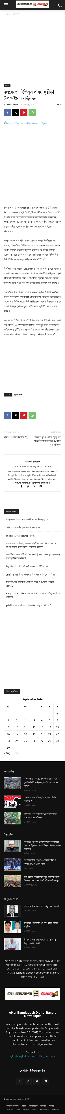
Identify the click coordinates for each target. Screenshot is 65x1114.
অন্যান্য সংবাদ (11, 899)
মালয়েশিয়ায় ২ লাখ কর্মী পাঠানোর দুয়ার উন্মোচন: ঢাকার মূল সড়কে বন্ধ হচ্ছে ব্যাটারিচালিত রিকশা (33, 556)
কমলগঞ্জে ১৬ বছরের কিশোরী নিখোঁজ (20, 535)
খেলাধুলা (16, 13)
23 (8, 740)
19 (34, 734)
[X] (15, 112)
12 (34, 727)
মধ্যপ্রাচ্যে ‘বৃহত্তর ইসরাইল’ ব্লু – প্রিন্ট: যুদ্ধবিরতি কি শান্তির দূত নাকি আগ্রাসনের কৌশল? (41, 782)
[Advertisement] (32, 50)
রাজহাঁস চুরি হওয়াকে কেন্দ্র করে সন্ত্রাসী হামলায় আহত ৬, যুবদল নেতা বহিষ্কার (47, 440)
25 (25, 740)
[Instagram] (28, 1081)
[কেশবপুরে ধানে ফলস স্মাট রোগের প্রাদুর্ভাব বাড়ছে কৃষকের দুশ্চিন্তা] (12, 818)
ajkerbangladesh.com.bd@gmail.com (32, 1056)
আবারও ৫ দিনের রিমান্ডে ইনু (15, 437)
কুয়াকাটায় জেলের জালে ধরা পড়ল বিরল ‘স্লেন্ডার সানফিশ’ (28, 605)
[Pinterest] (23, 112)
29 (57, 740)
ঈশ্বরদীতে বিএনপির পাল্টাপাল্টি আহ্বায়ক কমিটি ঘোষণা (27, 566)
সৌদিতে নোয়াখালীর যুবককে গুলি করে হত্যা (23, 527)
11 (25, 727)
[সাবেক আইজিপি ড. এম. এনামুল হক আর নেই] (12, 911)
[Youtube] (42, 486)
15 (57, 727)
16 (8, 734)
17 (16, 734)
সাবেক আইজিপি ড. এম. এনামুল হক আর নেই (42, 906)
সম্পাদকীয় (9, 771)
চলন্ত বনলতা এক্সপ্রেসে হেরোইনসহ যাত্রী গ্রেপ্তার (27, 519)
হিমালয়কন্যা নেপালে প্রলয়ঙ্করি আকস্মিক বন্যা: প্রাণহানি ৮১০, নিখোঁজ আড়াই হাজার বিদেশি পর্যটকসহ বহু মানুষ (31, 545)
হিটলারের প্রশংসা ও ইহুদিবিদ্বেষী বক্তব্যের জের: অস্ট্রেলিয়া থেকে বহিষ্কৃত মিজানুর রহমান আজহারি (42, 845)
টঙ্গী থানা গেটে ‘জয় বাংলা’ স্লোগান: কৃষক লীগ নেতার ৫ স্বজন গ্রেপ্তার (30, 584)
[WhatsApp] (32, 112)
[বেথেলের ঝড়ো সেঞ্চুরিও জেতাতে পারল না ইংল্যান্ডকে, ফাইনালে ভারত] (12, 864)
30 (8, 747)
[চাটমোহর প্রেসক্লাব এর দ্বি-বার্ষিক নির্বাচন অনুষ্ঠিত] (12, 927)
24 (16, 740)
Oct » (15, 753)
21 (49, 734)
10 (16, 727)
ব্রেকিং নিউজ (18, 394)
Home (7, 13)
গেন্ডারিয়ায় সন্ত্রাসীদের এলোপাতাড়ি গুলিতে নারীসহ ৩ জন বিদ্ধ (30, 574)
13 (41, 727)
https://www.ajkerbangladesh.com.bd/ (32, 466)
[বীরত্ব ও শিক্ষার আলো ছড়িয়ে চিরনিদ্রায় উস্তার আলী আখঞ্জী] (12, 944)
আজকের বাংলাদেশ (12, 104)
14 (49, 727)
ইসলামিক (8, 834)
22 (57, 734)
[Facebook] (7, 112)
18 (25, 734)
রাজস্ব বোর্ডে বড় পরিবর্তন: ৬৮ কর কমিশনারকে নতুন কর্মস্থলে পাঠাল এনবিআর (33, 595)
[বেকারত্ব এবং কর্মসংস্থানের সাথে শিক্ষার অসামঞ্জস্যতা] (12, 802)
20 (41, 734)
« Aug (7, 753)
